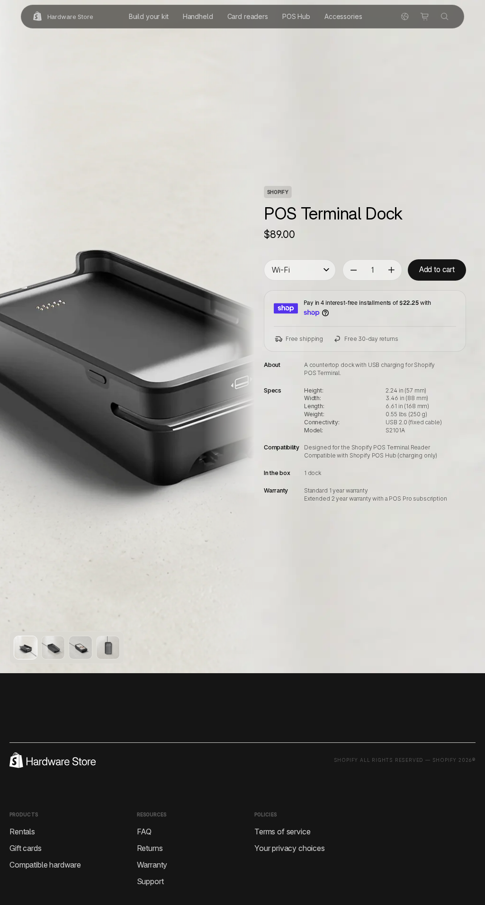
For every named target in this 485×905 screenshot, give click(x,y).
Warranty (152, 864)
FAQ (144, 831)
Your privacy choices (289, 848)
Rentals (22, 831)
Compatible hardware (45, 864)
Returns (150, 848)
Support (150, 881)
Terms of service (282, 831)
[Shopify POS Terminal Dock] (25, 647)
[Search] (444, 16)
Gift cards (25, 848)
